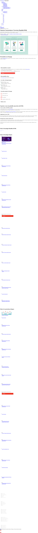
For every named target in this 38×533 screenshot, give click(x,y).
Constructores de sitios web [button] (4, 6)
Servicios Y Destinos (6, 433)
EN (3, 14)
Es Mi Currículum (4, 414)
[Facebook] (0, 529)
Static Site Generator (4, 520)
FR (3, 16)
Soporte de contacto (5, 12)
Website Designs (5, 4)
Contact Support (4, 497)
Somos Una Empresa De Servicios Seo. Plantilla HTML (6, 207)
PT (3, 19)
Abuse (2, 496)
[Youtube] (0, 530)
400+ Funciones (3, 2)
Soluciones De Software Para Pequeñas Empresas (6, 287)
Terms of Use (3, 493)
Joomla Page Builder (4, 519)
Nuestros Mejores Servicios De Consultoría (5, 421)
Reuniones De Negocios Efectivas (6, 325)
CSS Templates (3, 511)
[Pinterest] (0, 532)
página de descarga (28, 69)
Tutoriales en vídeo (5, 11)
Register (3, 24)
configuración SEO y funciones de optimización (11, 111)
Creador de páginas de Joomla (6, 8)
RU (3, 20)
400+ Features (3, 502)
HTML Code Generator (4, 521)
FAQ (2, 501)
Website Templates (5, 3)
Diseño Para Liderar (6, 334)
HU (3, 21)
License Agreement (4, 494)
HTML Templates (4, 510)
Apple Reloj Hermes (6, 234)
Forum (2, 504)
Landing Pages (3, 526)
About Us (3, 495)
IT (3, 17)
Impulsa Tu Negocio (6, 252)
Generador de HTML (5, 58)
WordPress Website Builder (5, 518)
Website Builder (4, 517)
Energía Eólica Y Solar (4, 158)
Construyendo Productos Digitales (6, 341)
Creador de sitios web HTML (6, 7)
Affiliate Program (4, 503)
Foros (2, 9)
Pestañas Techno (6, 228)
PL (3, 18)
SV (3, 22)
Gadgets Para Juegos (4, 151)
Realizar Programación (4, 175)
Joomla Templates (5, 5)
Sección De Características (5, 315)
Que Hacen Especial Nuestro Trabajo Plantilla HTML (6, 384)
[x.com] (0, 531)
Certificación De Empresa (5, 467)
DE (3, 15)
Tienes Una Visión (6, 262)
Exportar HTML (11, 109)
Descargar (4, 393)
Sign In (2, 23)
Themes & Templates (4, 507)
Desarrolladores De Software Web (6, 142)
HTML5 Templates (4, 512)
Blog (2, 10)
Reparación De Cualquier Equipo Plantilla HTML (6, 301)
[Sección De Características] (6, 314)
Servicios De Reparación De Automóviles (5, 367)
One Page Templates (4, 513)
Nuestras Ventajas (4, 317)
